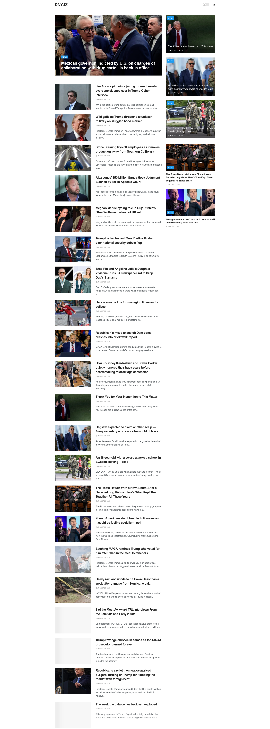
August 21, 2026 (69, 73)
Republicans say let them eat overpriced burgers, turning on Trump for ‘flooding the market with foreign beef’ (125, 674)
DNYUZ (61, 5)
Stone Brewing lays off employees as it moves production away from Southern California (128, 149)
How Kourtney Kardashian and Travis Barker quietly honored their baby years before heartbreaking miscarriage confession (127, 367)
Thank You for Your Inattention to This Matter (126, 396)
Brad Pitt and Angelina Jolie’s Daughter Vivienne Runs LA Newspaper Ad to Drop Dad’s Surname (124, 273)
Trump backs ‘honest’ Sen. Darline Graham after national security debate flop (125, 240)
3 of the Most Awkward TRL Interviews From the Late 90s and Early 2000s (126, 611)
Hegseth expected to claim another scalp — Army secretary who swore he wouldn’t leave (127, 429)
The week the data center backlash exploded (126, 704)
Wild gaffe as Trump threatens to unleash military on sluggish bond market (124, 118)
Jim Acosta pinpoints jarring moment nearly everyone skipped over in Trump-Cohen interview (126, 90)
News (64, 57)
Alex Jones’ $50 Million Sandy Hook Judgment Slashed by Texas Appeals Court (128, 179)
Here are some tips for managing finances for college (127, 304)
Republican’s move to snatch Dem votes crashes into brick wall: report (123, 334)
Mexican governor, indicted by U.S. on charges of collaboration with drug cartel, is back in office (108, 65)
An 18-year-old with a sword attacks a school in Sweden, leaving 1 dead (128, 459)
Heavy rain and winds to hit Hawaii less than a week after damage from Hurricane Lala (127, 581)
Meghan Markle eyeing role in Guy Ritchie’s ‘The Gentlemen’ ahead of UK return (126, 210)
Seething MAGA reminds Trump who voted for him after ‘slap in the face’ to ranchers (128, 550)
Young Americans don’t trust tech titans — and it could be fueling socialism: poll (128, 520)
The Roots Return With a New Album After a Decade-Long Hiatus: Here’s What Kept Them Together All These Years (127, 492)
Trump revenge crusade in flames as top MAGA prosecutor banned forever (128, 642)
